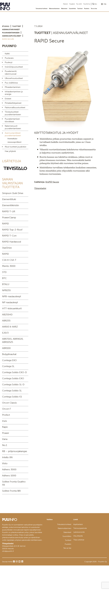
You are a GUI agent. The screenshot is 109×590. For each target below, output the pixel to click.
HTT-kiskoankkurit (12, 308)
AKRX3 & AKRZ (10, 326)
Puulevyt (8, 62)
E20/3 (5, 332)
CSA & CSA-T (9, 259)
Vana (4, 439)
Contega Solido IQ (12, 396)
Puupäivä (72, 4)
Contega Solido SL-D (13, 384)
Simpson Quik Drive (12, 193)
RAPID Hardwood (11, 241)
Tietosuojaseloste (80, 528)
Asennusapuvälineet (11, 36)
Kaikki (7, 53)
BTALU (5, 284)
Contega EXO (9, 360)
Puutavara (9, 58)
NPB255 (6, 290)
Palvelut (65, 4)
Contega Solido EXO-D (14, 372)
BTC (4, 278)
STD (4, 272)
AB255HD (7, 314)
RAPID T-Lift (8, 211)
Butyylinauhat (9, 354)
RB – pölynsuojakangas (14, 451)
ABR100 (6, 348)
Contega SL (8, 366)
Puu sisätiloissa (11, 83)
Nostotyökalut (12, 138)
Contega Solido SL (12, 390)
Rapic (5, 426)
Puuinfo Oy (86, 4)
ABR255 (6, 320)
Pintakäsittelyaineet (13, 103)
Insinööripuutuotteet (14, 67)
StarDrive (7, 247)
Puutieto (86, 8)
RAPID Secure (52, 182)
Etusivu (5, 26)
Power (5, 433)
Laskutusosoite (79, 532)
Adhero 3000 (9, 469)
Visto (4, 463)
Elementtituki (9, 199)
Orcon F (6, 408)
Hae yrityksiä (10, 151)
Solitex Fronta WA (11, 490)
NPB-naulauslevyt (11, 296)
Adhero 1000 (9, 475)
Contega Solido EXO (13, 378)
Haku (95, 4)
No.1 (4, 445)
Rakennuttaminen (54, 8)
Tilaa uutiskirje (78, 540)
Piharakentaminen (12, 87)
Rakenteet (64, 8)
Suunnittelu (72, 8)
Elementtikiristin (10, 205)
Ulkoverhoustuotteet (14, 78)
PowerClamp (9, 217)
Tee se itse (94, 8)
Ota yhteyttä (78, 536)
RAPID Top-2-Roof (12, 229)
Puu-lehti (79, 4)
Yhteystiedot (40, 188)
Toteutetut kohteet (41, 8)
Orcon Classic (9, 402)
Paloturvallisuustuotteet (15, 107)
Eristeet (8, 98)
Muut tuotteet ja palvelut (15, 147)
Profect (6, 414)
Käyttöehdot (78, 524)
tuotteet (16, 26)
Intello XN (7, 457)
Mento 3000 (8, 266)
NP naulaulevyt (10, 302)
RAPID (5, 223)
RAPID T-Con (9, 235)
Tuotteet (80, 8)
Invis (4, 420)
